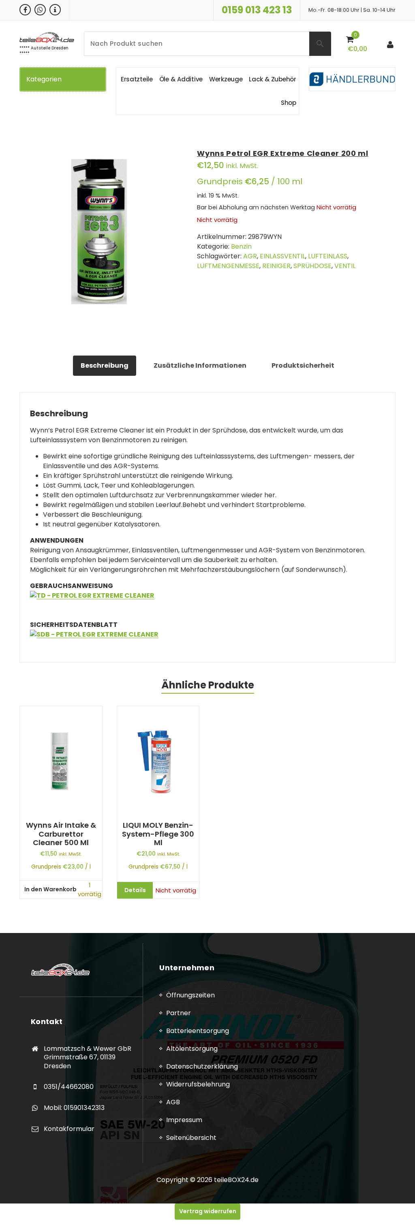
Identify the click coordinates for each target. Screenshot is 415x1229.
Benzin (241, 246)
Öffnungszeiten (190, 995)
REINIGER (276, 266)
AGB (173, 1102)
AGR (250, 256)
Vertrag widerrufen (207, 1211)
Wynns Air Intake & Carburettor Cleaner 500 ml (61, 834)
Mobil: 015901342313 (74, 1107)
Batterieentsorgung (197, 1030)
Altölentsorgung (192, 1048)
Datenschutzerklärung (202, 1066)
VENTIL (344, 266)
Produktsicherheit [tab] (303, 365)
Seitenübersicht (191, 1137)
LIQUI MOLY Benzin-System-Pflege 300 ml (158, 834)
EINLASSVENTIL (282, 256)
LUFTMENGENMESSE (228, 266)
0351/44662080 (69, 1086)
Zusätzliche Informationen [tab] (200, 365)
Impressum (184, 1120)
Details (135, 890)
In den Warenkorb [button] (50, 889)
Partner (178, 1013)
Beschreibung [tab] (104, 365)
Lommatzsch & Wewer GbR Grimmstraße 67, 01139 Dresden (87, 1057)
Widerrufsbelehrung (198, 1084)
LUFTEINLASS (327, 256)
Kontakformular (69, 1128)
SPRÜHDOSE (312, 266)
